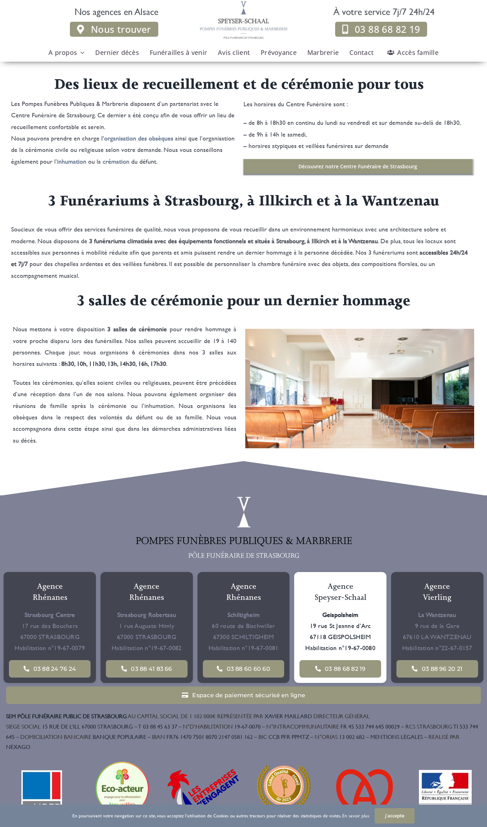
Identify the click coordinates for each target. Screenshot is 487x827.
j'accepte (394, 815)
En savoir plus (355, 815)
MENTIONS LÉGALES (396, 736)
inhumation (71, 161)
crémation (116, 161)
